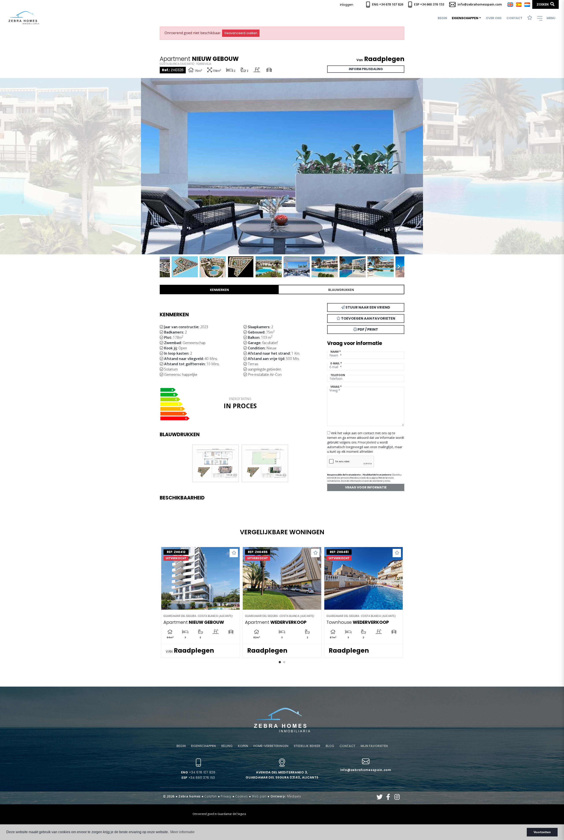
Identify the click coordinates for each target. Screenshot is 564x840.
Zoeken (543, 4)
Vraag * (336, 387)
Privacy (226, 796)
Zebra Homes (24, 17)
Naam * (335, 352)
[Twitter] (380, 798)
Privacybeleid (367, 442)
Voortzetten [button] (542, 832)
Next (558, 166)
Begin (442, 18)
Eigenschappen (203, 746)
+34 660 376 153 (198, 777)
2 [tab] (284, 662)
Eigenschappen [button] (465, 18)
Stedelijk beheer (307, 746)
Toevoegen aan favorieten (367, 318)
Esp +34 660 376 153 (428, 4)
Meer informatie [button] (182, 832)
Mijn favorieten (374, 746)
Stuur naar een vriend (367, 307)
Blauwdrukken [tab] (341, 290)
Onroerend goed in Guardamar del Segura (219, 814)
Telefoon (337, 375)
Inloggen (346, 4)
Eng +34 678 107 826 (387, 4)
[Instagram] (397, 798)
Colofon (210, 796)
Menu (550, 18)
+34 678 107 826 (198, 772)
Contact (514, 18)
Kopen (243, 746)
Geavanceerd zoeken (240, 33)
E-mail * (336, 363)
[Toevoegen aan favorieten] (234, 553)
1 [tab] (280, 662)
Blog (330, 746)
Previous (5, 166)
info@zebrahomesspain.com (479, 4)
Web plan (259, 796)
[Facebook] (388, 798)
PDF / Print (367, 329)
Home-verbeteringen (270, 746)
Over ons (494, 18)
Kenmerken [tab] (219, 290)
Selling (227, 746)
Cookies (241, 796)
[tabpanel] (282, 602)
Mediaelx (294, 796)
